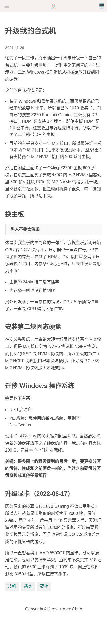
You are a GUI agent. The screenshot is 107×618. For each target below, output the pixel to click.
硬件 (44, 586)
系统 (28, 586)
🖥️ (102, 6)
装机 (12, 586)
